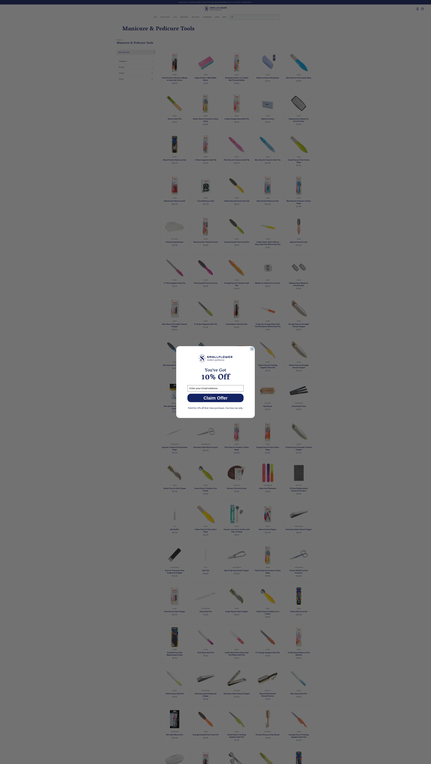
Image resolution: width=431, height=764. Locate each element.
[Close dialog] (252, 349)
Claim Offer (215, 398)
